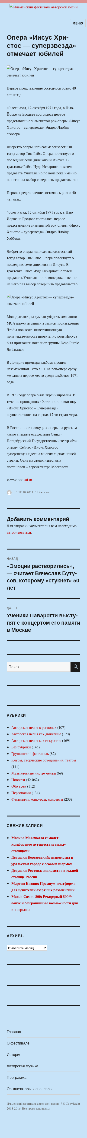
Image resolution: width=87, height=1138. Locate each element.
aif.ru (28, 479)
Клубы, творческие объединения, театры (43, 760)
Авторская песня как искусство (36, 740)
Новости (43, 492)
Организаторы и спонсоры (29, 1088)
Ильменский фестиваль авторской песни (33, 1103)
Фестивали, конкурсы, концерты (37, 799)
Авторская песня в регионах (33, 727)
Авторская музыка (22, 1066)
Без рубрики (21, 746)
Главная (14, 1031)
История (14, 1054)
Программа (16, 1077)
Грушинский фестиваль (30, 753)
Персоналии (21, 792)
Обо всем (18, 786)
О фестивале (18, 1043)
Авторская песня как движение (36, 733)
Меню (78, 23)
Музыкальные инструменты (33, 773)
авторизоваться (19, 532)
